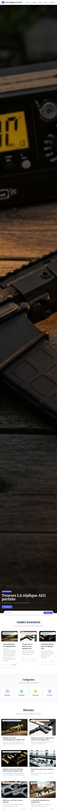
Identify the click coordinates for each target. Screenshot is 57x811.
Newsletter (52, 2)
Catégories (33, 2)
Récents (46, 2)
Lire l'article (7, 607)
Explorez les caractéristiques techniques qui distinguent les (9, 650)
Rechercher (48, 613)
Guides (40, 2)
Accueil (27, 2)
